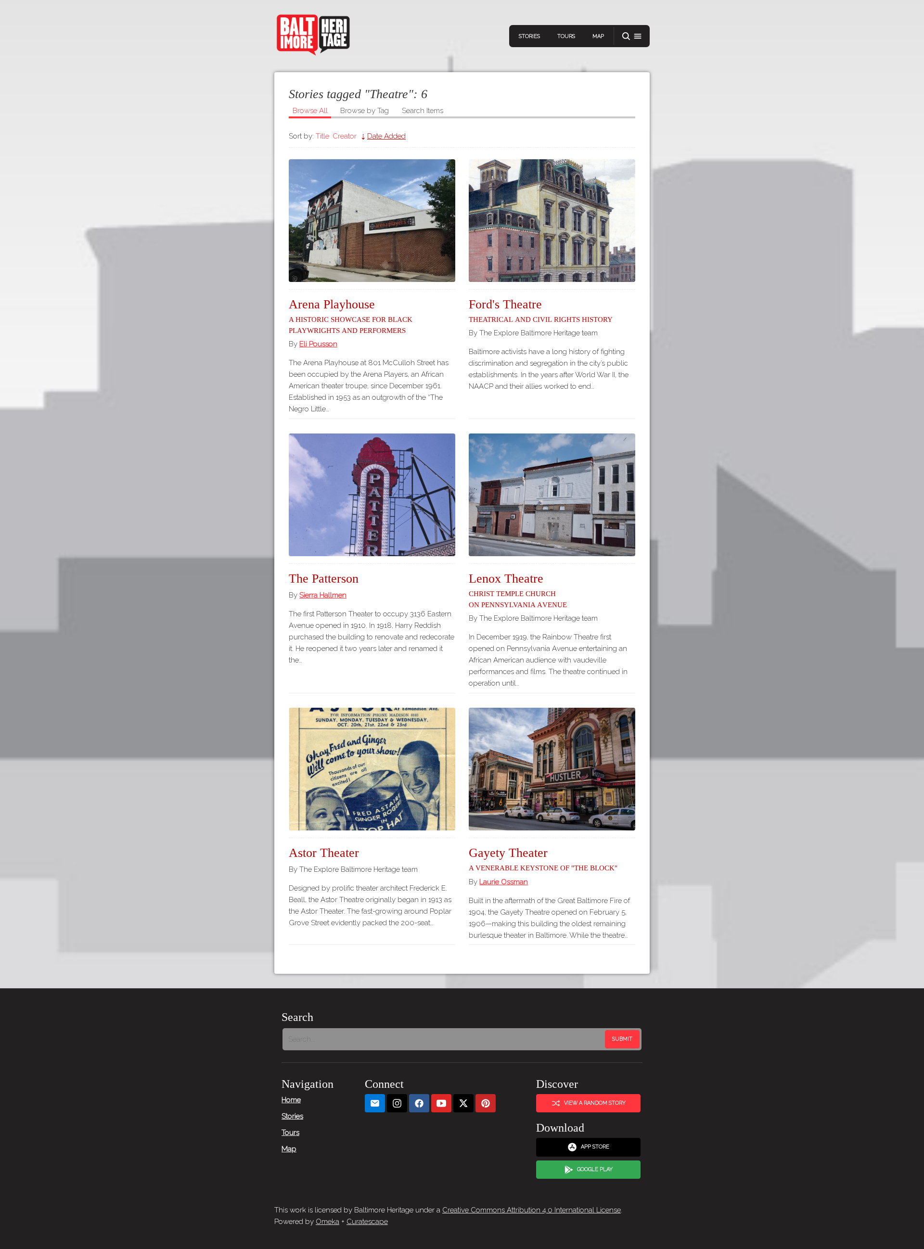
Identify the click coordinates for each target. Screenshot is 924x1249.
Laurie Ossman (503, 882)
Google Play (595, 1169)
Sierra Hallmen (322, 595)
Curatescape (367, 1221)
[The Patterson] (372, 494)
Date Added (386, 136)
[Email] (375, 1103)
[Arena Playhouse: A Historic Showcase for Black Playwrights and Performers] (372, 220)
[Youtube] (441, 1103)
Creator (345, 136)
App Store (595, 1147)
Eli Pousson (318, 344)
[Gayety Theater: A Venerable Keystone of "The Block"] (552, 769)
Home (291, 1100)
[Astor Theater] (372, 769)
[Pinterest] (485, 1103)
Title (322, 136)
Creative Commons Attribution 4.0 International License (531, 1210)
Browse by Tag (364, 110)
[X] (463, 1103)
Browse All (310, 110)
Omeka (327, 1221)
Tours (566, 36)
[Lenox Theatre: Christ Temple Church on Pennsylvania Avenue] (552, 494)
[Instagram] (397, 1103)
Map (598, 36)
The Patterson (324, 579)
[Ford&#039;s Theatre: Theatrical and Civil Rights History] (552, 220)
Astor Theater (324, 853)
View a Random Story (595, 1103)
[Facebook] (419, 1103)
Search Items (422, 110)
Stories (529, 36)
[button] (632, 36)
